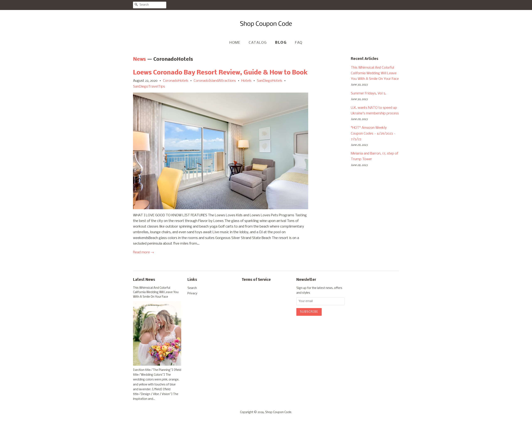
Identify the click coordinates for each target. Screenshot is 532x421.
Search (192, 288)
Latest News (144, 280)
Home (234, 43)
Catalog (258, 43)
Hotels (246, 81)
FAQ (299, 43)
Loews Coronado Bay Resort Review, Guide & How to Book (220, 72)
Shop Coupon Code (278, 412)
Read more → (143, 252)
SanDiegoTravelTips (149, 87)
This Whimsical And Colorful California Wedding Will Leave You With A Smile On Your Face (375, 73)
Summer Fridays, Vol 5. (368, 93)
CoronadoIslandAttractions (215, 81)
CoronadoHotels (175, 81)
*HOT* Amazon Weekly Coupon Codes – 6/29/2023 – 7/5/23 (373, 133)
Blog (281, 43)
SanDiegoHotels (269, 81)
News (139, 59)
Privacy (192, 293)
